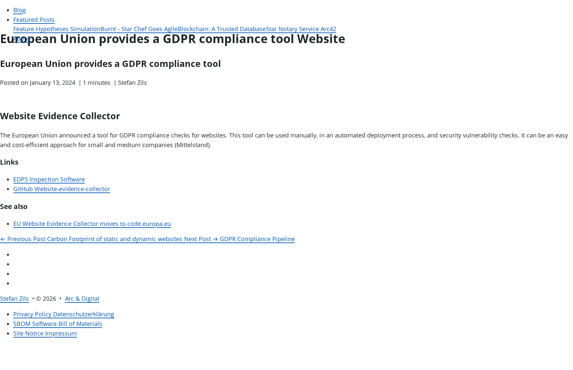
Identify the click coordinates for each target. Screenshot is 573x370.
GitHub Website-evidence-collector (61, 189)
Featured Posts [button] (34, 20)
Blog (19, 10)
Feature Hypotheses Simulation (56, 29)
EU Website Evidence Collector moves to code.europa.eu (92, 224)
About (21, 38)
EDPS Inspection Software (49, 179)
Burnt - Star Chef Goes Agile (139, 29)
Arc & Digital (82, 298)
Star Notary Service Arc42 (301, 29)
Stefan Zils (14, 298)
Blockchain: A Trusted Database (222, 29)
